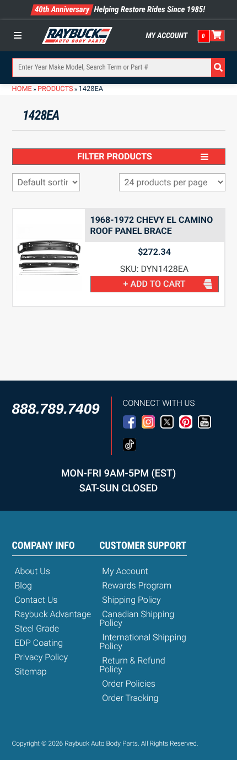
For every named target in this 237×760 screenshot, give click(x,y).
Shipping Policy (131, 600)
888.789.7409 (56, 408)
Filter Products (114, 156)
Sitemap (31, 671)
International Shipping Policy (142, 641)
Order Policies (128, 683)
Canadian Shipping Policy (136, 618)
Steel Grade (37, 628)
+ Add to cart (154, 284)
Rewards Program (136, 585)
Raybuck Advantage (53, 614)
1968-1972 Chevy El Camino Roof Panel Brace (151, 225)
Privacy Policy (41, 657)
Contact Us (36, 600)
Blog (23, 585)
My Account (167, 36)
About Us (32, 571)
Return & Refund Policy (132, 665)
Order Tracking (130, 698)
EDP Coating (39, 643)
